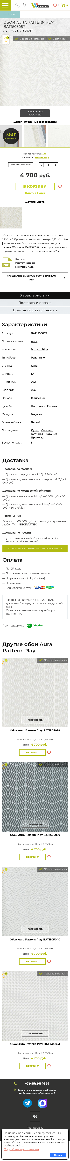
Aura (43, 153)
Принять (58, 1155)
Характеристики (35, 295)
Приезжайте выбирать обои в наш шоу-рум (32, 278)
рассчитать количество (20, 165)
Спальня (47, 430)
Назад (12, 14)
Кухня (35, 430)
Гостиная (37, 434)
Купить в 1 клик (35, 193)
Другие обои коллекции (35, 310)
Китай (35, 365)
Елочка (52, 406)
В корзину (34, 186)
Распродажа (35, 1127)
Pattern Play (42, 157)
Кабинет (51, 434)
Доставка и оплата (35, 303)
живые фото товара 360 (35, 113)
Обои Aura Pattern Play (35, 730)
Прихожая (38, 437)
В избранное (60, 186)
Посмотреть (35, 720)
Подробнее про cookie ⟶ (21, 1149)
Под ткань (38, 406)
